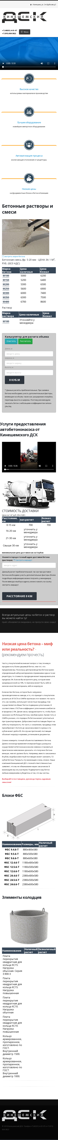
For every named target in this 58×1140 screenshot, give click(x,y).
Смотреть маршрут (23, 560)
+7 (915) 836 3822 (9, 33)
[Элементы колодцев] (29, 925)
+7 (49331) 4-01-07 (9, 30)
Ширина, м (9, 358)
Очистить (11, 341)
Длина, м (8, 348)
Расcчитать (25, 341)
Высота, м (9, 367)
